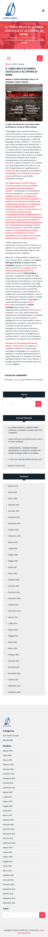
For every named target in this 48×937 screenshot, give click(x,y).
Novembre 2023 (14, 673)
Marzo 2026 (12, 498)
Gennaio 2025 (13, 586)
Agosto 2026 (13, 486)
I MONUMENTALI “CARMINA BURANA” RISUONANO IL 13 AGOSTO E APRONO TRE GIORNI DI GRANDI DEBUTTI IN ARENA (24, 450)
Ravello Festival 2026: (16, 466)
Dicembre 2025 (14, 517)
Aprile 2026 (12, 492)
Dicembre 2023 (14, 667)
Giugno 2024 (13, 630)
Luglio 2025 (12, 548)
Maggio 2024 (13, 636)
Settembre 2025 (14, 536)
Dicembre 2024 (14, 592)
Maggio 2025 (13, 561)
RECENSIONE (8, 740)
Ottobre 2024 (13, 605)
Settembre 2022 (14, 692)
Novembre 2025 (14, 523)
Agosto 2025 (13, 542)
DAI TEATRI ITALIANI (28, 38)
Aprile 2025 (12, 567)
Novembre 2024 (14, 598)
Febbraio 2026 (13, 505)
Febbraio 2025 (13, 580)
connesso (18, 380)
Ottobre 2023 (13, 680)
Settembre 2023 (14, 686)
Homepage (13, 38)
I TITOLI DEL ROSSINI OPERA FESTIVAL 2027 (25, 459)
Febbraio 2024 (13, 655)
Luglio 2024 (12, 623)
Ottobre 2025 (13, 530)
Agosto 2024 (13, 617)
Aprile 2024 (12, 642)
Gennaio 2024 (13, 661)
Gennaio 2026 (13, 511)
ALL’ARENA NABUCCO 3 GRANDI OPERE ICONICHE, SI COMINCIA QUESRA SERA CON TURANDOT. (25, 430)
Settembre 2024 (14, 611)
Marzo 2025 (12, 573)
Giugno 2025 (13, 555)
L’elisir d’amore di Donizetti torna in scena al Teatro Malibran (25, 440)
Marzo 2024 (12, 648)
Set (39, 58)
